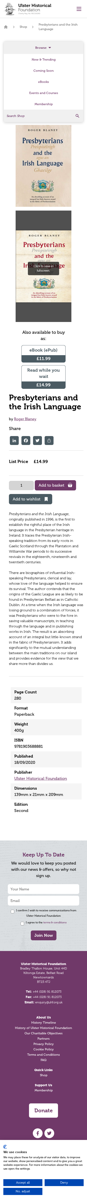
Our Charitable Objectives (43, 1033)
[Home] (6, 27)
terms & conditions (54, 922)
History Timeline (43, 1023)
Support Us (43, 1085)
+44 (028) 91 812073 (47, 991)
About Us (43, 1017)
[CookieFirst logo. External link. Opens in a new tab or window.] (5, 1147)
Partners (43, 1039)
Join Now (43, 935)
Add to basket (51, 485)
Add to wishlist (26, 499)
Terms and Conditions (43, 1055)
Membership (44, 1090)
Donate (43, 1110)
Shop (23, 27)
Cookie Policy (43, 1049)
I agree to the (46, 922)
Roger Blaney (25, 419)
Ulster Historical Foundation (40, 778)
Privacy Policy (43, 1044)
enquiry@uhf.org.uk (48, 1002)
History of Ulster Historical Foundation (43, 1028)
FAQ (43, 1060)
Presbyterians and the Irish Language (58, 27)
